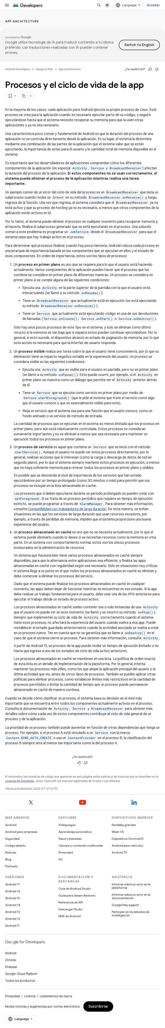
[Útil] (150, 69)
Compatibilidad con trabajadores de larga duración (67, 509)
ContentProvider (82, 738)
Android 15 (12, 898)
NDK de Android (69, 916)
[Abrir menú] (7, 5)
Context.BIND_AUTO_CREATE (28, 738)
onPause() (67, 375)
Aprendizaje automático (75, 832)
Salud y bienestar (70, 839)
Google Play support (125, 905)
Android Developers (17, 69)
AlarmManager (91, 504)
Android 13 (12, 912)
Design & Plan (44, 69)
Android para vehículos (127, 845)
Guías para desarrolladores (76, 895)
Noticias (10, 852)
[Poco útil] (156, 69)
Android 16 (12, 891)
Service (97, 168)
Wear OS (118, 832)
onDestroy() (135, 633)
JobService (79, 232)
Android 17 (12, 884)
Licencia (29, 996)
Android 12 (12, 919)
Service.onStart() (97, 319)
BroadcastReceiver (125, 168)
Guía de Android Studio (74, 889)
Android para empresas (21, 832)
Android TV (119, 852)
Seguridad (12, 839)
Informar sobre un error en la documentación (131, 896)
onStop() (145, 612)
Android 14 (12, 905)
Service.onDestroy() (136, 319)
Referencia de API (70, 902)
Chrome (10, 960)
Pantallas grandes (124, 825)
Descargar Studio (70, 909)
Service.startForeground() (46, 398)
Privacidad (65, 852)
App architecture (22, 21)
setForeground (27, 499)
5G (60, 859)
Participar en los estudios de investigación (130, 913)
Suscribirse (98, 1006)
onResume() (90, 293)
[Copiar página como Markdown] (24, 96)
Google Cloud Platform (21, 974)
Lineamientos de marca (56, 996)
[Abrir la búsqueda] (99, 5)
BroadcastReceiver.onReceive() (116, 197)
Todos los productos (20, 981)
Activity (79, 168)
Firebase (11, 967)
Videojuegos (66, 825)
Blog (8, 859)
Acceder (153, 5)
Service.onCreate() (60, 319)
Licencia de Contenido (19, 781)
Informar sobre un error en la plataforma (131, 886)
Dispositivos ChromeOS (128, 839)
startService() (27, 452)
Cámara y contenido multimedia (80, 845)
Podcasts (11, 866)
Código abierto (15, 845)
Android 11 (12, 926)
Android (10, 825)
